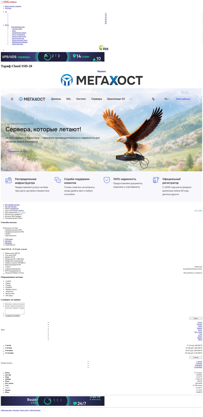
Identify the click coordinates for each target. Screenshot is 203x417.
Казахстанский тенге (19, 40)
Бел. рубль (198, 332)
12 (106, 13)
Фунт (200, 330)
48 (106, 21)
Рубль (196, 318)
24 (106, 17)
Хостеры (8, 8)
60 (106, 23)
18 (6, 12)
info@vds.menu (35, 410)
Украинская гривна (19, 33)
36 (106, 19)
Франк (199, 338)
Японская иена (17, 44)
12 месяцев (198, 367)
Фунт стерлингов (18, 34)
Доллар (199, 324)
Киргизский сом (18, 38)
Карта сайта (24, 410)
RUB (7, 25)
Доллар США (17, 29)
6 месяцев (198, 365)
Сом (200, 334)
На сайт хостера (10, 206)
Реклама (16, 410)
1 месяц (195, 357)
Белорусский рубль (19, 36)
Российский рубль (18, 27)
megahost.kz (14, 208)
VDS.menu (9, 239)
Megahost (101, 71)
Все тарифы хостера (12, 205)
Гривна (199, 328)
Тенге (200, 336)
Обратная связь (6, 410)
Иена (200, 339)
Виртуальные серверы (13, 6)
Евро (14, 31)
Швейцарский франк (19, 42)
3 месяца (199, 363)
